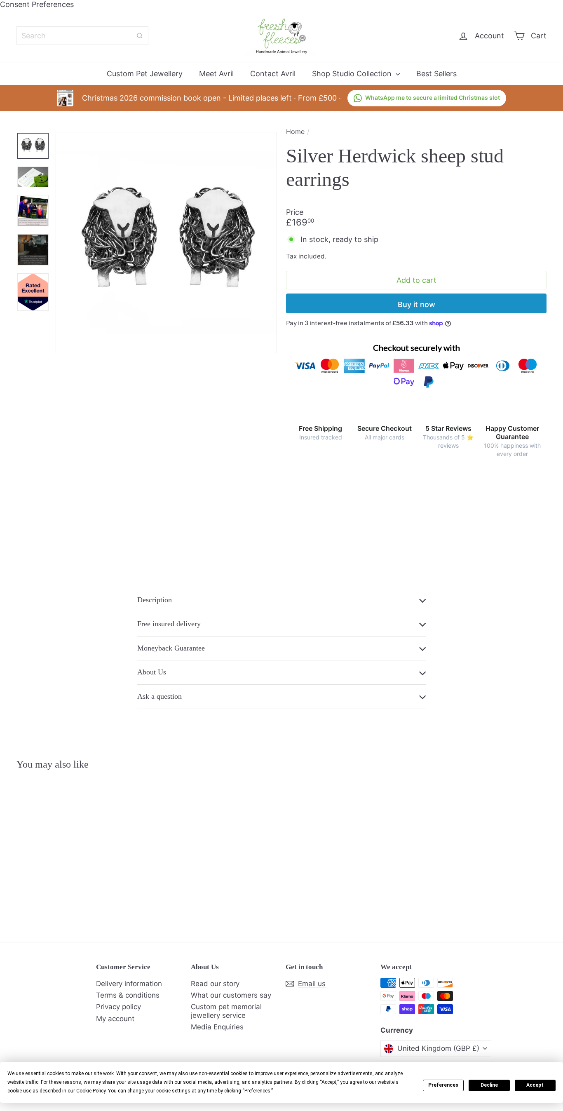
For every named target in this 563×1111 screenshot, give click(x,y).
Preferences (443, 1085)
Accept (535, 1085)
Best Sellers (436, 73)
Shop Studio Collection (353, 73)
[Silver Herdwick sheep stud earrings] (57, 850)
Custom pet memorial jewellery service (226, 1011)
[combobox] (82, 35)
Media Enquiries (217, 1027)
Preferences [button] (257, 1091)
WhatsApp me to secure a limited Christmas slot (432, 97)
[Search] (139, 35)
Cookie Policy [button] (91, 1091)
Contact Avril (273, 73)
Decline (489, 1085)
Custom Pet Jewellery (145, 73)
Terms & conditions (128, 995)
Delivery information (129, 983)
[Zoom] (166, 242)
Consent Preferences (37, 4)
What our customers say (231, 995)
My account (115, 1019)
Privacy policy (118, 1007)
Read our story (215, 983)
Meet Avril (216, 73)
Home (295, 132)
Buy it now (416, 304)
